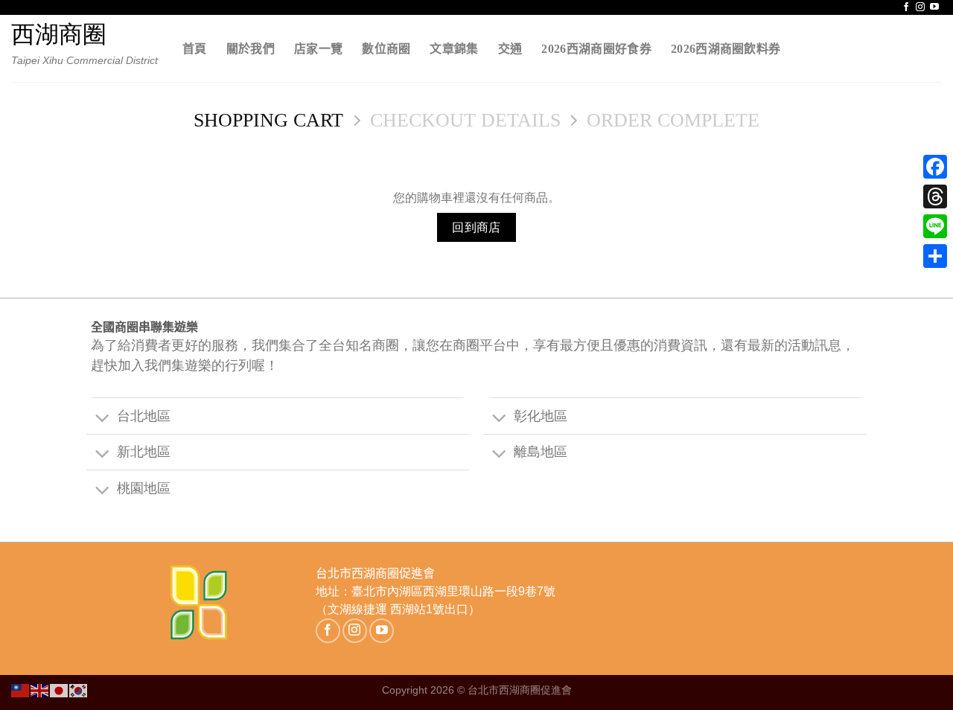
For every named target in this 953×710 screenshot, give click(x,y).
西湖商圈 (58, 34)
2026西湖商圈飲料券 (726, 48)
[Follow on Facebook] (906, 7)
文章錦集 (454, 48)
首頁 (194, 48)
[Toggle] (101, 418)
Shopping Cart (268, 120)
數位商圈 (386, 48)
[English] (40, 689)
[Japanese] (59, 689)
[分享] (935, 256)
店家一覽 (318, 48)
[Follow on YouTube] (934, 7)
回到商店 (476, 227)
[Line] (935, 226)
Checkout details (465, 120)
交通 (510, 48)
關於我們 (250, 48)
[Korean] (79, 689)
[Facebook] (935, 167)
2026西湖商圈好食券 (596, 48)
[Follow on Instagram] (920, 7)
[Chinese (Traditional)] (21, 689)
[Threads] (935, 196)
